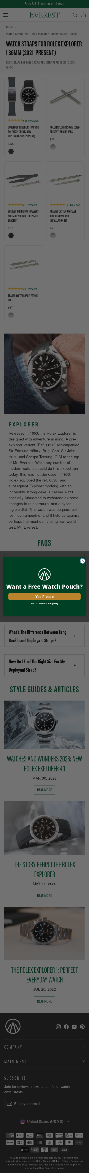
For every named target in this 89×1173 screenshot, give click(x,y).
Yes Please (44, 596)
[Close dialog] (82, 560)
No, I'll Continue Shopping (44, 603)
